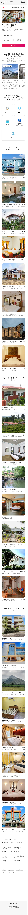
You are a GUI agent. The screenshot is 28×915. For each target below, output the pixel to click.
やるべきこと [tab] (19, 842)
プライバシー (11, 907)
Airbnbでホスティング (18, 8)
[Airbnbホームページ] (3, 7)
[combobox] (13, 35)
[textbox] (7, 41)
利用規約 (17, 907)
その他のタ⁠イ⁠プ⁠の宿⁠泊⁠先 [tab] (7, 842)
